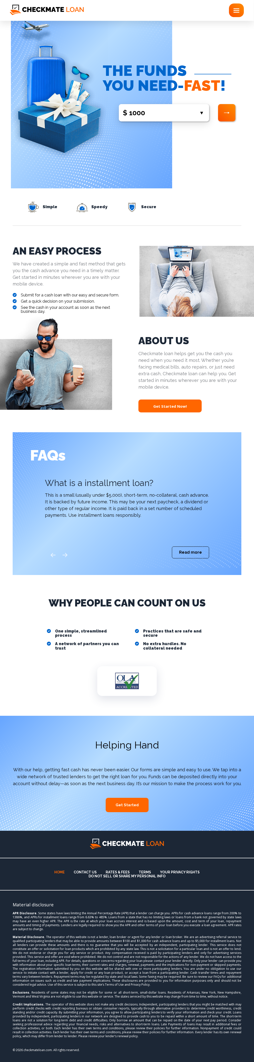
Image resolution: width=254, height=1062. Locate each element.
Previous (53, 555)
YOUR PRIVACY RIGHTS (180, 872)
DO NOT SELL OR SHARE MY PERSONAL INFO (127, 876)
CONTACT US (85, 872)
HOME (59, 872)
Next (65, 555)
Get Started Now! (170, 406)
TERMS (145, 872)
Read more (190, 552)
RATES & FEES (118, 872)
